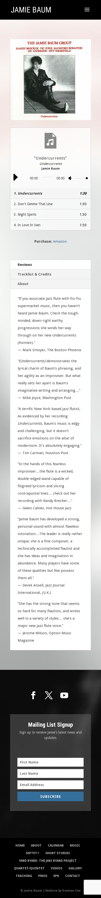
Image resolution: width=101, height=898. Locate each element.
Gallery (75, 868)
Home (20, 845)
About (23, 284)
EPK (56, 876)
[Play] (15, 180)
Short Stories (57, 853)
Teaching (24, 876)
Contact (72, 876)
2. (33, 204)
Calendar (56, 845)
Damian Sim (71, 890)
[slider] (81, 178)
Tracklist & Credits (34, 274)
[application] (50, 178)
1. (28, 193)
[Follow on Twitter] (49, 695)
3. (25, 214)
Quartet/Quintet (29, 868)
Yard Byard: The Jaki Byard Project (48, 860)
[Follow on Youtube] (64, 695)
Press (42, 876)
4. (27, 225)
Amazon (60, 241)
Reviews (25, 264)
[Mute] (70, 179)
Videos (56, 868)
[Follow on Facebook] (33, 695)
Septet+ (32, 853)
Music (75, 845)
